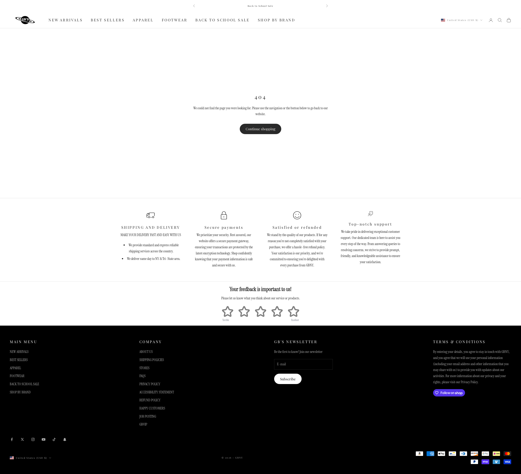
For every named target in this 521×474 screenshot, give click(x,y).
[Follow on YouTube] (44, 439)
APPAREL (143, 20)
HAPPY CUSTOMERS (152, 408)
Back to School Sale (260, 5)
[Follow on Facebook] (12, 439)
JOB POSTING (147, 416)
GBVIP (143, 424)
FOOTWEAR (174, 20)
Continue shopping (260, 129)
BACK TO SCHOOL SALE (222, 20)
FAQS (142, 375)
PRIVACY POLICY (149, 384)
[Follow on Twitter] (22, 439)
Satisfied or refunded (297, 227)
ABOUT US (146, 351)
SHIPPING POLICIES (151, 359)
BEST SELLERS (108, 20)
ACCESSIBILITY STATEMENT (156, 392)
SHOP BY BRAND (276, 20)
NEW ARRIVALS (65, 20)
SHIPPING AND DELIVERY (150, 227)
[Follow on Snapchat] (65, 439)
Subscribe (288, 379)
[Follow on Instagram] (33, 439)
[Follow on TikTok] (54, 439)
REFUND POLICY (150, 400)
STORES (144, 368)
